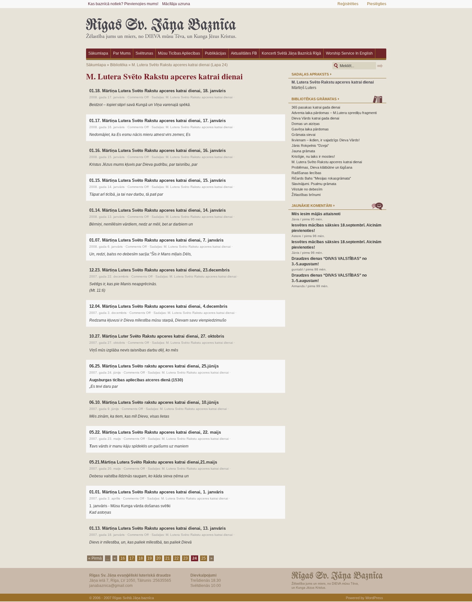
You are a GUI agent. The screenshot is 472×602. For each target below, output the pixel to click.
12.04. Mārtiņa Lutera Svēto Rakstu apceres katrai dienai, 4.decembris (158, 306)
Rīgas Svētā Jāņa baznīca (133, 598)
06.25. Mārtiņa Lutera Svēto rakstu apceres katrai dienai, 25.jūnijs (154, 366)
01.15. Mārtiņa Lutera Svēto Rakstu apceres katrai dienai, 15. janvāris (157, 180)
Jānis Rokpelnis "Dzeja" (310, 145)
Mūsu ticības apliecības (179, 53)
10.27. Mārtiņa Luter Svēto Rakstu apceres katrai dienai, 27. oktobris (156, 336)
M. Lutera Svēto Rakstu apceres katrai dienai (171, 65)
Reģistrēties (347, 4)
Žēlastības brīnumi (306, 195)
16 (122, 558)
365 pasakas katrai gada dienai (316, 107)
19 (149, 558)
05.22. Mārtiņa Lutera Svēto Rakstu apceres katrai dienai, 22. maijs (155, 432)
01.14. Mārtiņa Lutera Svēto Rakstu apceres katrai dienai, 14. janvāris (157, 210)
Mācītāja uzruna (176, 4)
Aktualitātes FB (244, 53)
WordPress (374, 598)
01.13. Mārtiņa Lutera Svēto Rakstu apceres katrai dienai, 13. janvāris (157, 528)
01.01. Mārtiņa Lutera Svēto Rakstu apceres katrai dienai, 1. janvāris (156, 492)
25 (203, 558)
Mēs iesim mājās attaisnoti (316, 214)
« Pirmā (95, 558)
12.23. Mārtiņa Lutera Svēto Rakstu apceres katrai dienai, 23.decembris (159, 270)
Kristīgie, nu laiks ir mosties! (313, 156)
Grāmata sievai (303, 135)
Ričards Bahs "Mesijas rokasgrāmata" (321, 178)
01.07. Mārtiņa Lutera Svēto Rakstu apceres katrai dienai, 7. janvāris (156, 240)
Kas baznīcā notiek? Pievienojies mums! (123, 4)
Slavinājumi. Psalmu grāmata (314, 184)
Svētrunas (144, 53)
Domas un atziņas (306, 124)
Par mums (122, 53)
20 (158, 558)
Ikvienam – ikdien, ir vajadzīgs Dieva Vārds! (326, 140)
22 (176, 558)
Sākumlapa (98, 53)
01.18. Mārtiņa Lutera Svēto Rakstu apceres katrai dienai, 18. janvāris (157, 90)
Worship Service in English (349, 53)
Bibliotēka (118, 65)
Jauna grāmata (303, 151)
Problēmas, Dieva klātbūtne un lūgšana (322, 167)
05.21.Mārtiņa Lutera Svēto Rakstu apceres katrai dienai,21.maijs (153, 462)
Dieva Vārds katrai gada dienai (315, 118)
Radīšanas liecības (306, 173)
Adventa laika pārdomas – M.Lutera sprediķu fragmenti (334, 113)
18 (140, 558)
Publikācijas (215, 53)
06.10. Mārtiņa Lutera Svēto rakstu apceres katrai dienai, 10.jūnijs (154, 402)
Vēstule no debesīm (307, 189)
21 (167, 558)
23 (185, 558)
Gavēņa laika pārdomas (310, 129)
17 (131, 558)
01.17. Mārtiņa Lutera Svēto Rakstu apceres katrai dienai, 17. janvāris (157, 120)
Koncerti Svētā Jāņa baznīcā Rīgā (291, 53)
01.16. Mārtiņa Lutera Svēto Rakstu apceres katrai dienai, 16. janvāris (157, 150)
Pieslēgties (376, 4)
